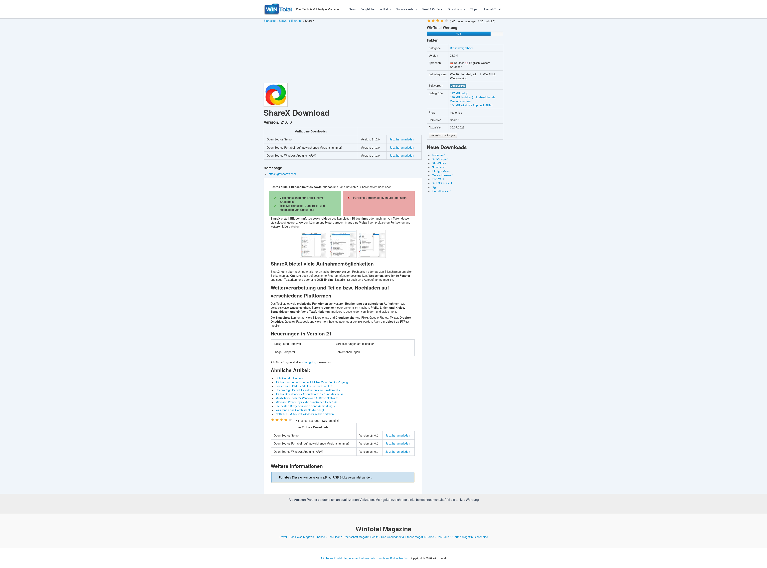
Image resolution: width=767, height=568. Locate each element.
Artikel (384, 9)
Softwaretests (404, 9)
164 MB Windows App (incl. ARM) (471, 105)
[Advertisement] (343, 53)
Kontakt (339, 558)
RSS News (326, 558)
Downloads (455, 9)
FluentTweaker (441, 191)
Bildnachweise (399, 558)
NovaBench (439, 167)
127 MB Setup (459, 93)
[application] (389, 9)
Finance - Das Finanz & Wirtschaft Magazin (342, 537)
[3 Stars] (281, 420)
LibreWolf (438, 179)
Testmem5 (438, 155)
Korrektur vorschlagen (443, 135)
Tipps (473, 9)
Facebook (383, 558)
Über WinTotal (492, 9)
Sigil (434, 187)
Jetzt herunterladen (401, 139)
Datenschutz (367, 558)
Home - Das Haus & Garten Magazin (449, 537)
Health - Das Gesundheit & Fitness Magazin (398, 537)
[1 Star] (273, 420)
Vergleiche (368, 9)
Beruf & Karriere (432, 9)
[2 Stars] (277, 420)
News (352, 9)
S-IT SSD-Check (442, 183)
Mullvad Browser (442, 175)
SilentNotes (439, 163)
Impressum (351, 558)
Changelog (309, 362)
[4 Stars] (286, 420)
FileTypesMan (441, 171)
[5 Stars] (290, 420)
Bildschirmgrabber (461, 48)
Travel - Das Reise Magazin (296, 537)
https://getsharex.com (283, 174)
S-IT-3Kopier (440, 159)
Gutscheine (481, 537)
